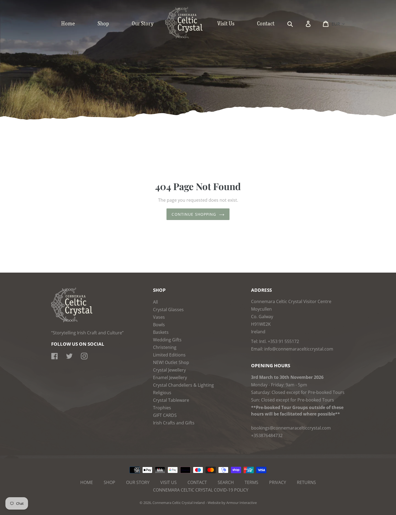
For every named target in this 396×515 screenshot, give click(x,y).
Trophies (162, 408)
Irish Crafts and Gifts (173, 423)
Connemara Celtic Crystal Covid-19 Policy (200, 490)
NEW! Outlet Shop (171, 362)
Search (226, 482)
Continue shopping (194, 214)
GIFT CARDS (165, 415)
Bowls (159, 325)
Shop (109, 482)
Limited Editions (169, 355)
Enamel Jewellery (170, 377)
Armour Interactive (241, 502)
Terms (251, 482)
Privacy (277, 482)
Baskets (161, 332)
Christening (164, 347)
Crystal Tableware (171, 400)
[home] (189, 37)
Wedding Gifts (167, 340)
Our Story (138, 482)
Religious (162, 393)
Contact (197, 482)
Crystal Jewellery (169, 370)
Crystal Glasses (168, 310)
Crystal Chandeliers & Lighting (183, 385)
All (155, 302)
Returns (306, 482)
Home (86, 482)
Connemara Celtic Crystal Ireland (178, 502)
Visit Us (168, 482)
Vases (159, 317)
